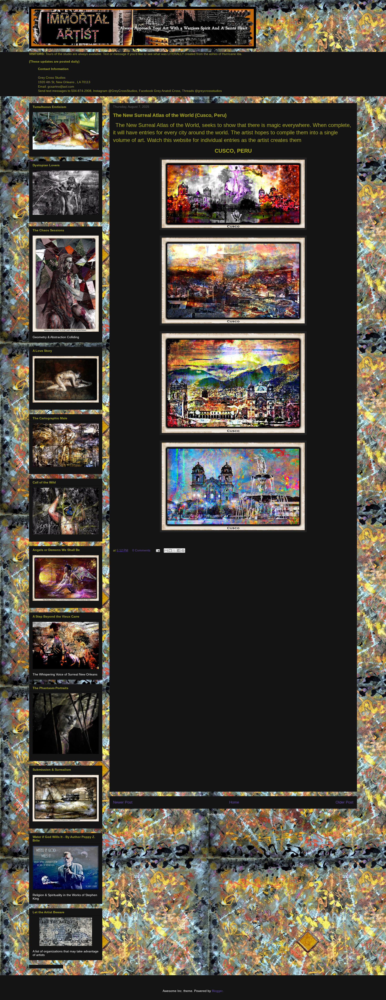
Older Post (344, 802)
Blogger (217, 991)
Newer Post (122, 802)
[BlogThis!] (170, 550)
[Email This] (166, 550)
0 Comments (141, 550)
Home (234, 802)
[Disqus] (233, 616)
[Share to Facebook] (178, 550)
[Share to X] (174, 550)
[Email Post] (157, 550)
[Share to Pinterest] (183, 550)
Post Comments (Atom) (243, 814)
